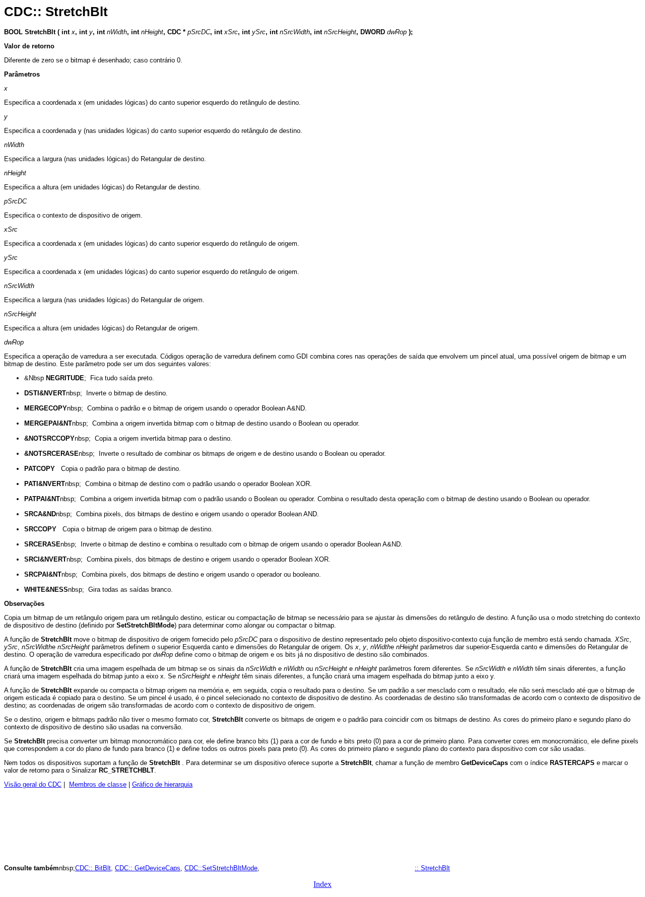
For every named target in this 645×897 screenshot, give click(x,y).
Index (322, 884)
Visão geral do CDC (32, 784)
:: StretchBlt (432, 868)
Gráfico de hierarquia (162, 784)
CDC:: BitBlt (93, 868)
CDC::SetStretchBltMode (220, 868)
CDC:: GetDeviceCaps (147, 868)
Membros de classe (97, 784)
